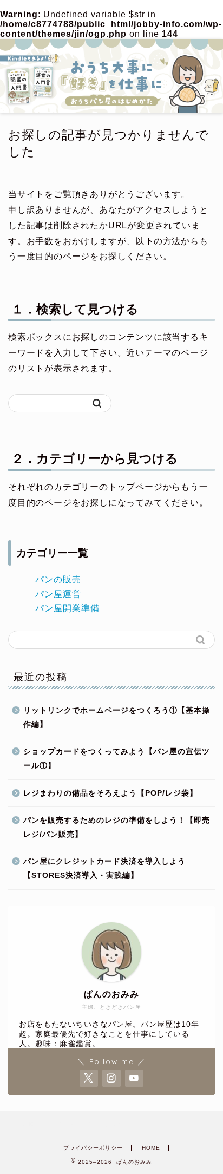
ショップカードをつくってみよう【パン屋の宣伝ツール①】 (116, 758)
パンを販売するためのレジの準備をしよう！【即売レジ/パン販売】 (116, 827)
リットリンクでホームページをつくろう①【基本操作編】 (116, 717)
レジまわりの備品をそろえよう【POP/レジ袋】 (110, 793)
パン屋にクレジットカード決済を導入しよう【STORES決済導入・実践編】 (104, 868)
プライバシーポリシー (93, 1148)
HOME (151, 1148)
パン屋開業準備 (67, 608)
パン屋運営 (58, 594)
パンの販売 (58, 579)
